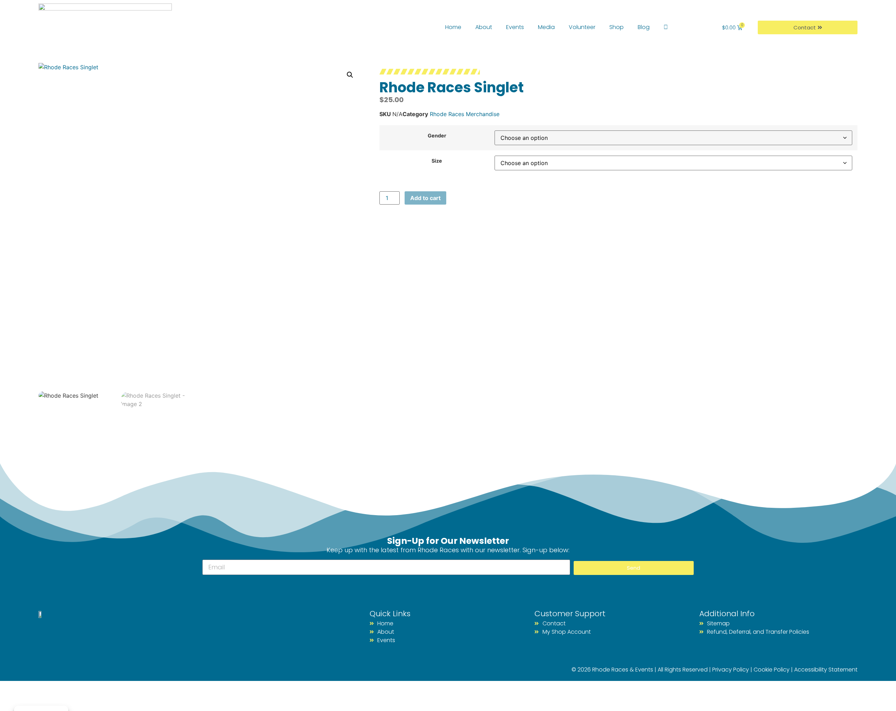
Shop (616, 27)
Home (453, 27)
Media (546, 27)
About (483, 27)
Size (437, 160)
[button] (350, 75)
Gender (437, 135)
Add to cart (425, 197)
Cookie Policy (772, 670)
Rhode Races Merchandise (464, 114)
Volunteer (582, 27)
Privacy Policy (730, 670)
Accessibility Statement (826, 670)
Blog (644, 27)
